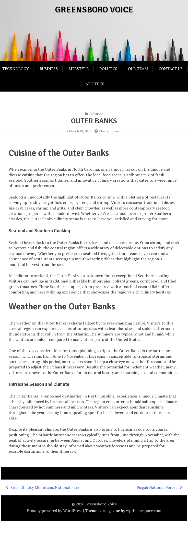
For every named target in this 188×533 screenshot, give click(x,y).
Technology (15, 68)
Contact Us (171, 68)
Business (49, 68)
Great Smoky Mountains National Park (45, 487)
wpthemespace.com (143, 510)
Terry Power (109, 131)
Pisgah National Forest (157, 487)
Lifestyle (79, 68)
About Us (94, 83)
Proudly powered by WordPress (54, 510)
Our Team (138, 68)
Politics (108, 68)
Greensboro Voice (94, 9)
